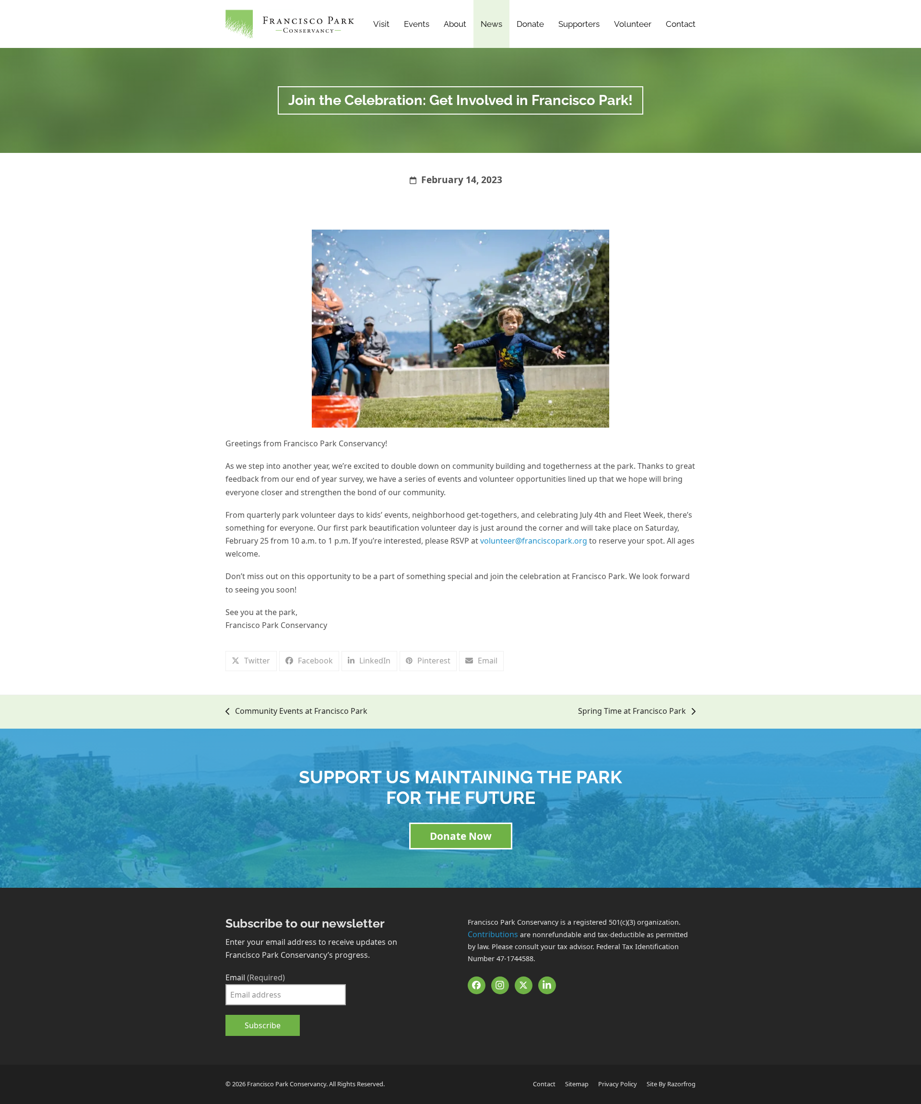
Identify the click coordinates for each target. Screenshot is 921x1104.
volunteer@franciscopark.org (533, 540)
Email (255, 977)
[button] (251, 661)
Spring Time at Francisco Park (632, 712)
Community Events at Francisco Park (296, 712)
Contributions (493, 934)
